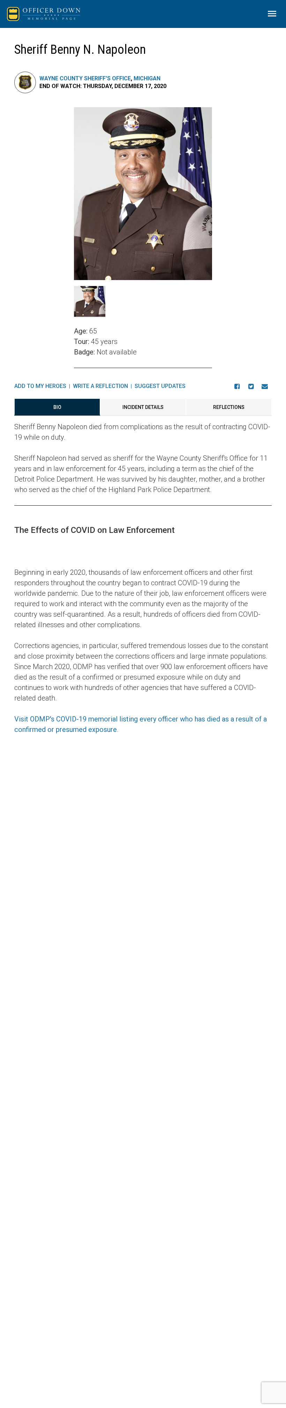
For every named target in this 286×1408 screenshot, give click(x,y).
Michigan (147, 78)
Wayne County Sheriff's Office (85, 78)
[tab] (57, 407)
